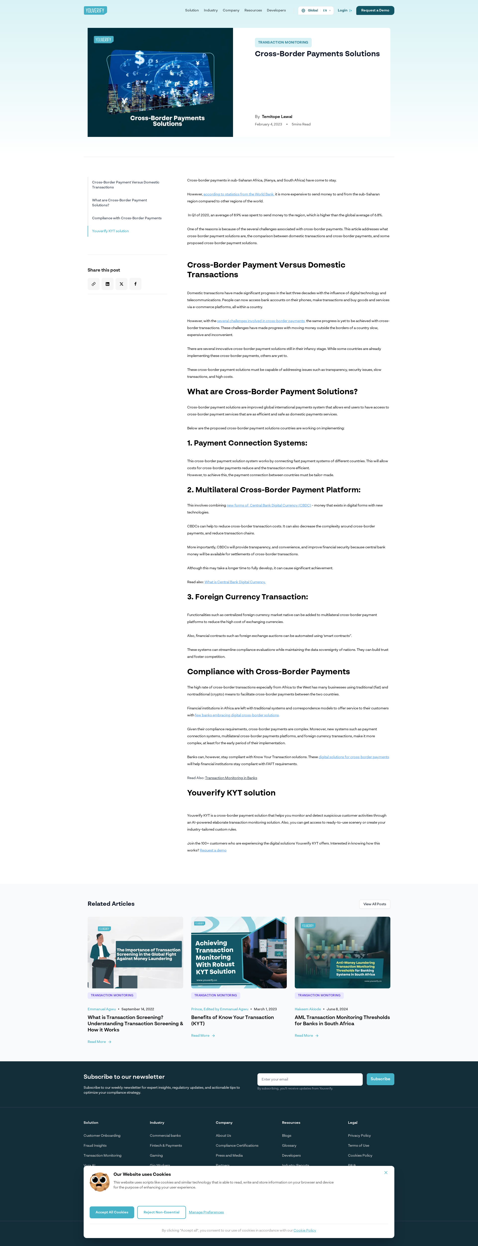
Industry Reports (295, 1165)
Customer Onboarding (102, 1135)
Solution (192, 10)
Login (343, 10)
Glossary (289, 1145)
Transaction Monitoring (102, 1155)
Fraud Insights (95, 1145)
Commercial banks (165, 1135)
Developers (276, 10)
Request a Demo (375, 10)
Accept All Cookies (112, 1212)
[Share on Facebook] (135, 284)
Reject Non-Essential (161, 1212)
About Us (223, 1135)
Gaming (156, 1155)
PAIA (352, 1165)
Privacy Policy (359, 1135)
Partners (223, 1165)
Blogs (286, 1135)
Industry (211, 10)
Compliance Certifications (237, 1145)
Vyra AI (89, 1165)
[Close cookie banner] (385, 1172)
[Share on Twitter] (121, 284)
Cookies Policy (360, 1155)
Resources (253, 10)
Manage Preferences (206, 1212)
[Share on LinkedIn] (108, 284)
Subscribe (380, 1079)
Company (231, 10)
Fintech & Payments (166, 1145)
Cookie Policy (305, 1230)
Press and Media (229, 1155)
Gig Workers (160, 1165)
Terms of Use (358, 1145)
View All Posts (374, 904)
